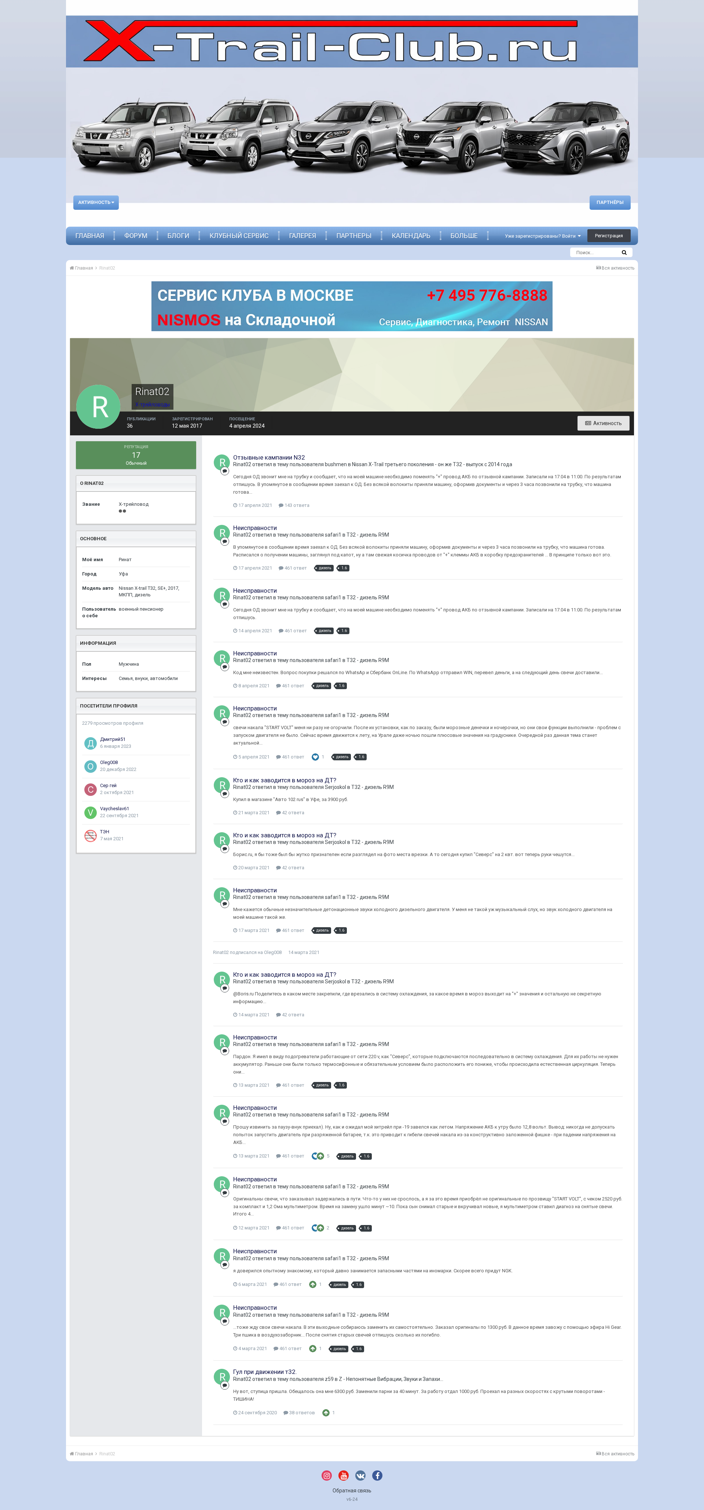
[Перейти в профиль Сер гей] (90, 789)
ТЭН (104, 831)
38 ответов (301, 1412)
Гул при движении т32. (265, 1371)
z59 (329, 1379)
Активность (94, 202)
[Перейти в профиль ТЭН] (90, 836)
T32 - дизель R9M (367, 535)
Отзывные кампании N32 (269, 457)
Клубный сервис (239, 236)
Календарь (411, 236)
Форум (135, 236)
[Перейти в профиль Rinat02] (222, 462)
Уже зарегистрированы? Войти (541, 236)
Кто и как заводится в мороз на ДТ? (284, 780)
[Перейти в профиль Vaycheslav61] (90, 813)
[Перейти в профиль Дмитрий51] (90, 743)
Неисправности (255, 527)
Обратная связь (352, 1490)
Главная (89, 236)
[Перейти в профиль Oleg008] (90, 766)
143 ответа (296, 505)
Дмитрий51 (112, 739)
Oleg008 (109, 762)
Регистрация (609, 235)
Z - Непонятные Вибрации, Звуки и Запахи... (391, 1379)
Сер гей (108, 785)
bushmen (336, 464)
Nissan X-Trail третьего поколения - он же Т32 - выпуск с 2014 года (432, 464)
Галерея (302, 236)
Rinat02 (242, 464)
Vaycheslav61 (114, 808)
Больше (464, 236)
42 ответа (292, 812)
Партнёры (610, 202)
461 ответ (295, 568)
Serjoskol (335, 787)
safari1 (333, 535)
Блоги (178, 236)
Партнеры (353, 236)
